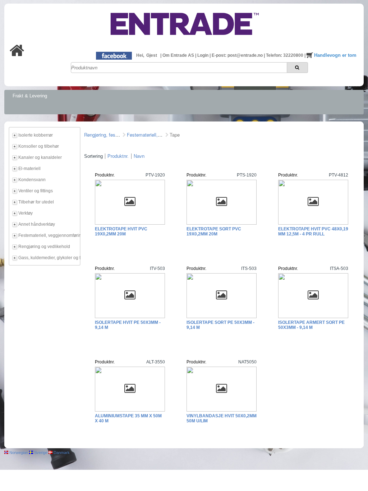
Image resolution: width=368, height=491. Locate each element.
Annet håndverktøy (36, 224)
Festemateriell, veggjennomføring (48, 235)
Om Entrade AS (178, 55)
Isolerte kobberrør (35, 135)
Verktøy (25, 213)
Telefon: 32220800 (285, 55)
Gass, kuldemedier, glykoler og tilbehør (48, 257)
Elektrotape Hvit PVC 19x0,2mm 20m (121, 231)
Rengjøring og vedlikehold (44, 246)
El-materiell (29, 168)
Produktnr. (118, 156)
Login (203, 55)
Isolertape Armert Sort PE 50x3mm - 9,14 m (311, 325)
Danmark (61, 452)
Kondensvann (32, 179)
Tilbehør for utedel (36, 202)
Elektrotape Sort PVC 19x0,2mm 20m (214, 231)
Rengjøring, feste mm (106, 134)
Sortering (93, 156)
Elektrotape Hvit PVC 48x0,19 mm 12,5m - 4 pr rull (313, 231)
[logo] (184, 40)
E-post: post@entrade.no (238, 55)
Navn (139, 156)
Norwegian (18, 452)
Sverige (40, 452)
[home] (17, 54)
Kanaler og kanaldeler (40, 157)
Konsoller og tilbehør (38, 146)
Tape (175, 134)
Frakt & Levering (30, 95)
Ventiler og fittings (35, 190)
